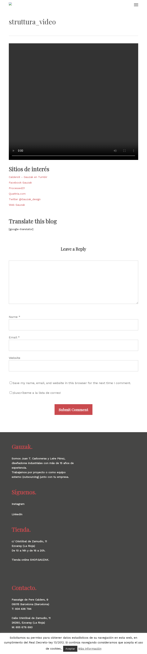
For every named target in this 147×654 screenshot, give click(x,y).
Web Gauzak (17, 204)
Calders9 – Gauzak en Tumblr (28, 177)
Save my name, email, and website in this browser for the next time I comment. (72, 383)
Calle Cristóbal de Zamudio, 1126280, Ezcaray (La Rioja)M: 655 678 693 (31, 622)
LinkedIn (17, 514)
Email (14, 337)
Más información (89, 648)
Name (14, 317)
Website (14, 358)
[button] (136, 5)
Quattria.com (17, 193)
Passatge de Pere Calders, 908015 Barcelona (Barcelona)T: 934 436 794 (30, 604)
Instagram (18, 503)
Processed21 (17, 188)
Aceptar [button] (70, 648)
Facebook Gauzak (20, 182)
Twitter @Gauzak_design (25, 199)
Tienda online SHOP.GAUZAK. (30, 559)
